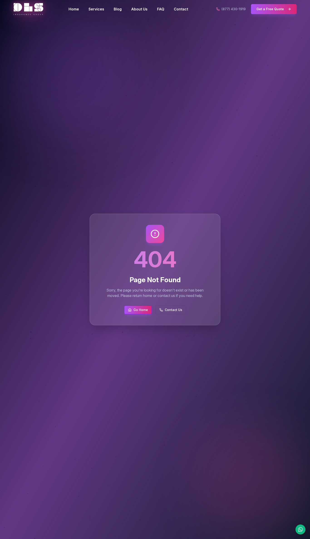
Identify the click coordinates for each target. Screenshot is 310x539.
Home (74, 9)
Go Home (140, 310)
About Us (139, 9)
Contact (181, 9)
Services (96, 9)
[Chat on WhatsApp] (300, 529)
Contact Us (173, 310)
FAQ (160, 9)
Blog (118, 9)
